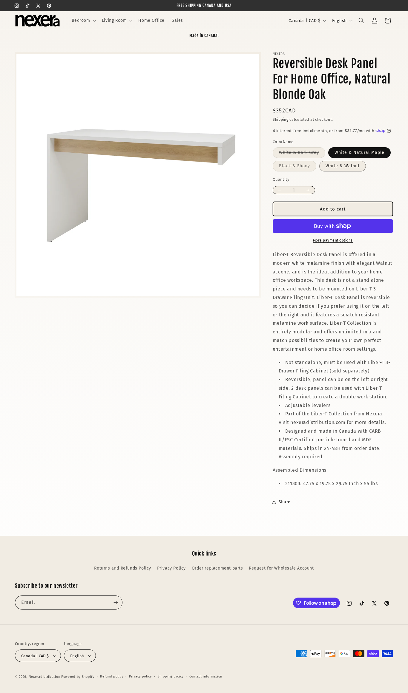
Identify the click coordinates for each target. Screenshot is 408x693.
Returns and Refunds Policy (122, 568)
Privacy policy (140, 676)
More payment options (333, 240)
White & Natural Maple (359, 152)
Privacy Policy (171, 568)
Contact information (205, 676)
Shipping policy (171, 676)
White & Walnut (343, 165)
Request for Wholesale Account (281, 568)
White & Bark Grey (302, 154)
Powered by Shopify (77, 677)
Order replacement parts (217, 568)
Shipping (281, 119)
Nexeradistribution (44, 677)
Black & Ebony (297, 167)
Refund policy (111, 676)
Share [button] (285, 502)
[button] (83, 20)
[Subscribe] (115, 602)
